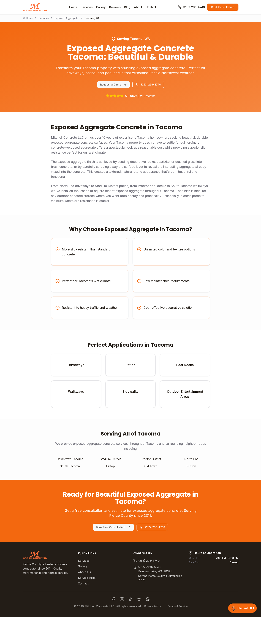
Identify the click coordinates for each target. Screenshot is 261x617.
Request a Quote (110, 84)
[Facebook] (113, 599)
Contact (83, 583)
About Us (84, 572)
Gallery (83, 566)
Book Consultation (222, 7)
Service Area (87, 577)
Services (44, 18)
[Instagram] (122, 599)
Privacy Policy (152, 606)
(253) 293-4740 (151, 84)
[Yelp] (139, 599)
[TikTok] (130, 599)
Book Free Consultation (110, 527)
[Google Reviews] (147, 599)
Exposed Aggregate (66, 18)
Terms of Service (177, 606)
